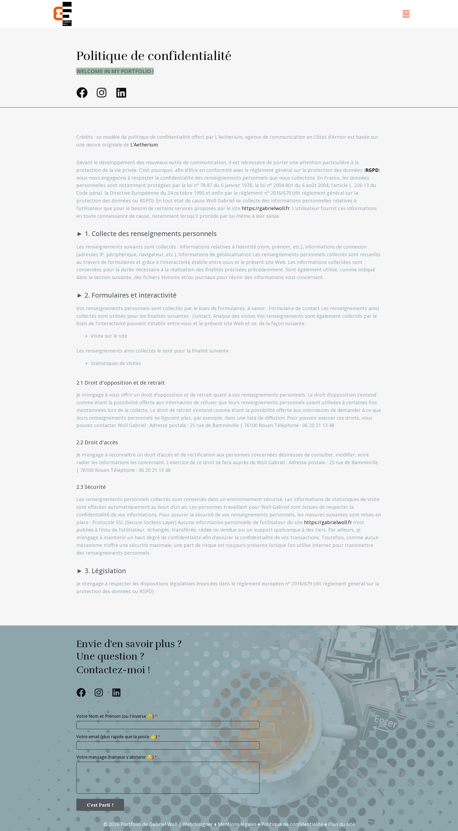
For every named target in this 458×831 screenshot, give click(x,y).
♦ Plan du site (339, 824)
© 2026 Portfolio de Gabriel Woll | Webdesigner (158, 824)
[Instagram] (101, 92)
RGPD (372, 170)
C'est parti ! (100, 805)
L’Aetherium (144, 144)
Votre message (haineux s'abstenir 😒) (116, 757)
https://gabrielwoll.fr (266, 208)
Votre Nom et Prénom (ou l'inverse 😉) (116, 716)
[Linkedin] (121, 92)
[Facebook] (81, 92)
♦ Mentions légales (235, 824)
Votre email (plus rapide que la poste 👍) (118, 736)
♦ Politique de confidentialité (290, 824)
